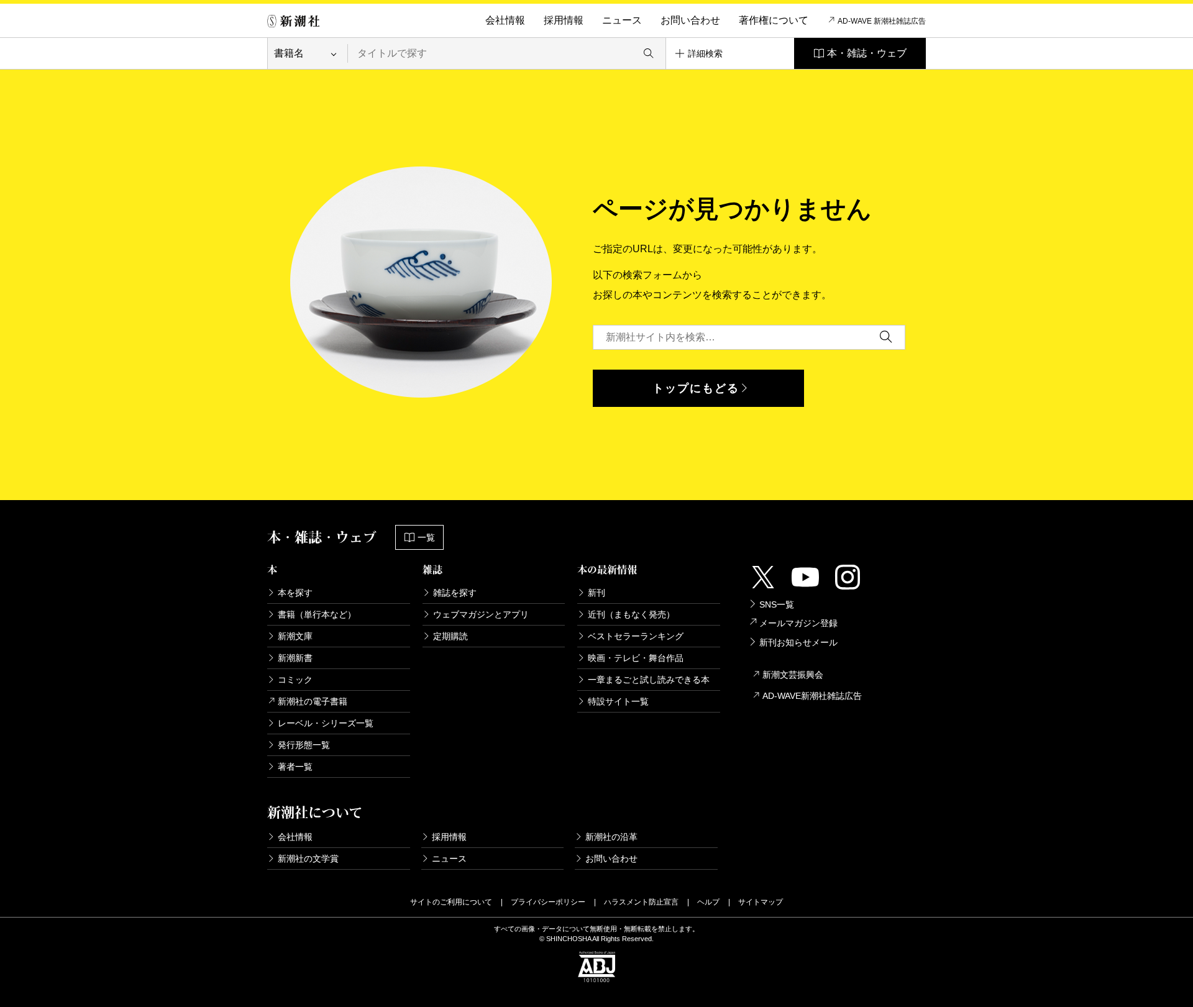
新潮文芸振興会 (792, 675)
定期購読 (450, 636)
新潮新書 (295, 658)
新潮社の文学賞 (308, 858)
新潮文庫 (295, 636)
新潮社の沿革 (611, 837)
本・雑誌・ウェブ (867, 53)
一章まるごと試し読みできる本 (649, 680)
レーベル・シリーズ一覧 (325, 723)
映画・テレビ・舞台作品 (635, 658)
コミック (295, 680)
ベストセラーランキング (635, 636)
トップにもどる (695, 388)
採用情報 (563, 20)
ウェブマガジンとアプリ (481, 614)
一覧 (426, 537)
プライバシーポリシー (548, 902)
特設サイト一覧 (618, 701)
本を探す (295, 593)
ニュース (622, 20)
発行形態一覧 (304, 745)
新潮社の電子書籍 (312, 701)
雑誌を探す (455, 593)
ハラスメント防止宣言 (641, 902)
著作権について (773, 20)
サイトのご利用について (451, 902)
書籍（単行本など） (317, 614)
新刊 (596, 593)
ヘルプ (708, 902)
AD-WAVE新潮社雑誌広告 (812, 696)
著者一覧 (295, 767)
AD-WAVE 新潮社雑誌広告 (882, 21)
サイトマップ (760, 902)
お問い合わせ (690, 20)
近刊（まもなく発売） (631, 614)
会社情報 (505, 20)
